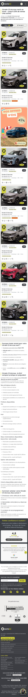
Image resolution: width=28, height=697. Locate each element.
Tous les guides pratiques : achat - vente (20, 658)
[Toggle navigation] (25, 4)
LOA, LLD (17, 359)
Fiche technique (4, 666)
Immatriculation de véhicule (6, 648)
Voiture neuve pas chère (20, 660)
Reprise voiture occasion (6, 650)
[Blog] (17, 592)
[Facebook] (4, 592)
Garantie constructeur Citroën (10, 354)
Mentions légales (14, 685)
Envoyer (22, 580)
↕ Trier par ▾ (20, 25)
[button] (21, 4)
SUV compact (18, 377)
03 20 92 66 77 (17, 675)
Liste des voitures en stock (6, 657)
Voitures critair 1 (4, 668)
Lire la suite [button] (14, 552)
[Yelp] (24, 592)
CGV (9, 687)
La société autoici (5, 685)
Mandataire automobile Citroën (10, 348)
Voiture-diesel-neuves (19, 662)
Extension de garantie (5, 642)
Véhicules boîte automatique (4, 660)
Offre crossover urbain (5, 664)
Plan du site (14, 687)
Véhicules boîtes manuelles (6, 662)
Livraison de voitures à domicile (7, 646)
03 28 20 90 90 (15, 680)
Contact (19, 687)
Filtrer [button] (7, 25)
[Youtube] (11, 592)
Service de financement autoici (7, 652)
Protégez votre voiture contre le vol (8, 644)
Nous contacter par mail (8, 638)
